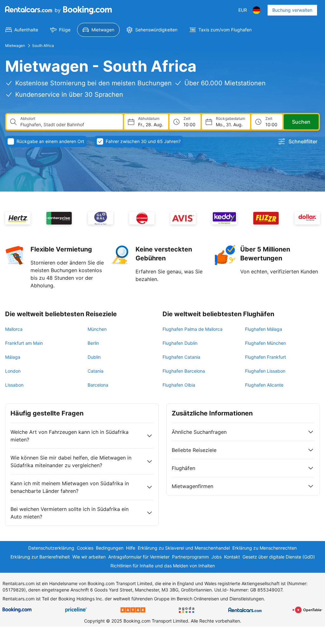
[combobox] (69, 124)
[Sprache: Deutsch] (256, 10)
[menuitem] (21, 30)
